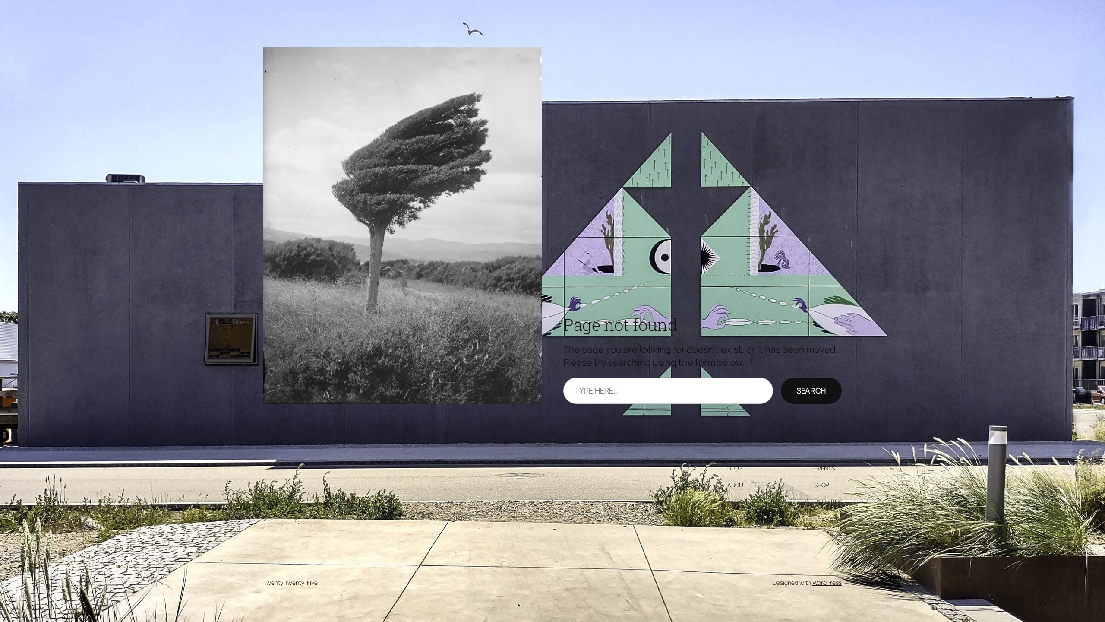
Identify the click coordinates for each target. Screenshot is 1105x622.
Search (811, 390)
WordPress (827, 582)
